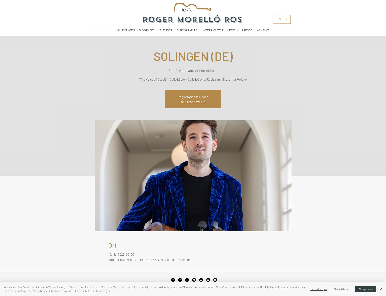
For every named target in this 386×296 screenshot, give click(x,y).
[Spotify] (208, 280)
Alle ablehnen (341, 289)
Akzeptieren (366, 289)
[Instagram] (173, 280)
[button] (187, 30)
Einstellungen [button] (318, 289)
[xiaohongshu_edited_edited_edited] (180, 280)
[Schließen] (381, 289)
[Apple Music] (201, 280)
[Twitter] (194, 280)
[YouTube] (215, 280)
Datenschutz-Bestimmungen (92, 291)
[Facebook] (187, 280)
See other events (193, 101)
